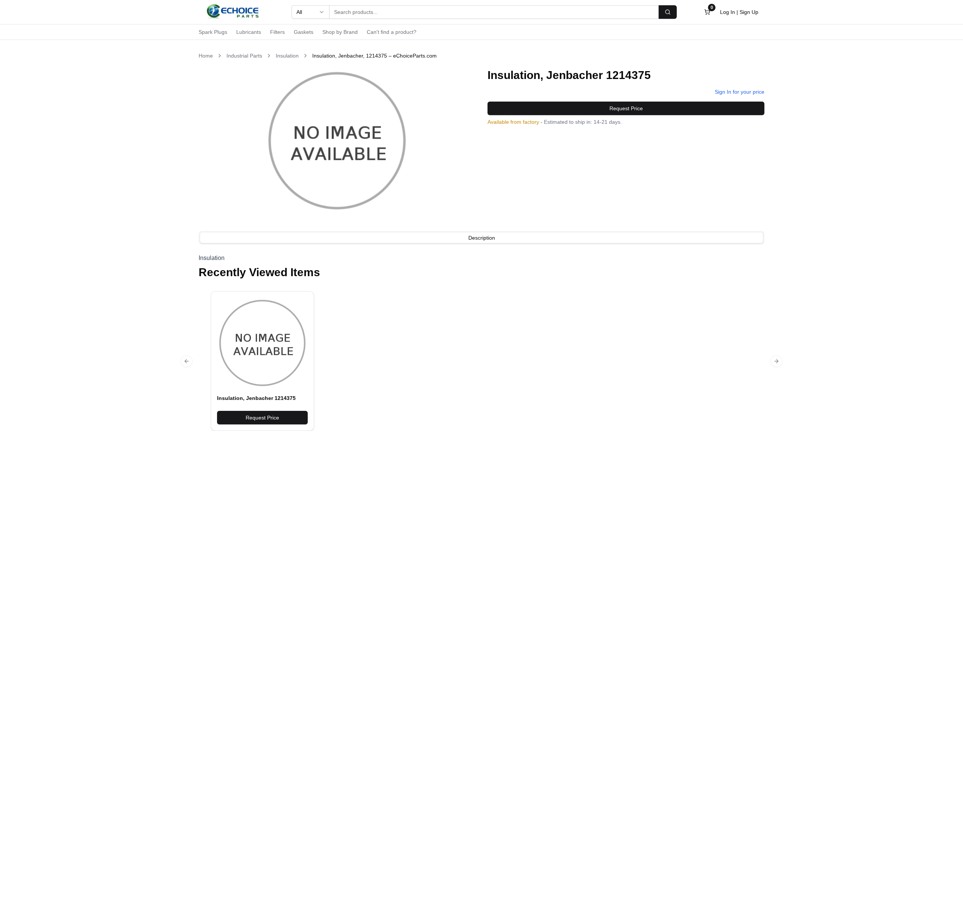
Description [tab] (481, 238)
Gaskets (303, 32)
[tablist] (481, 238)
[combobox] (310, 12)
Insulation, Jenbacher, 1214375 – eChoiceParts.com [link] (374, 56)
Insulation (287, 56)
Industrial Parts (244, 56)
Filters (277, 32)
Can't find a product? (391, 32)
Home (206, 56)
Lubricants (248, 32)
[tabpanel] (481, 258)
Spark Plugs (213, 32)
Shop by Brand (340, 32)
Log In (727, 12)
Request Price (626, 108)
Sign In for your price (739, 92)
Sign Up (749, 12)
